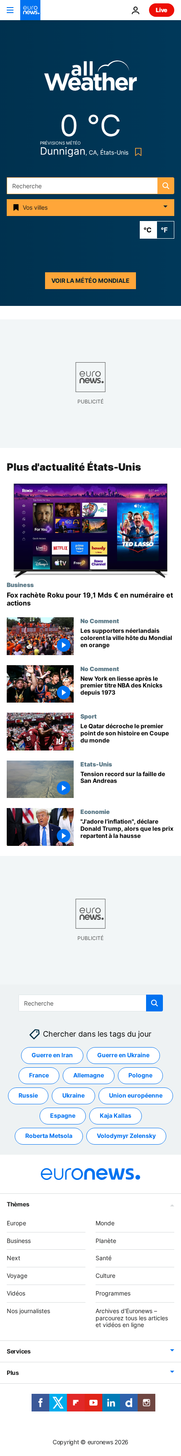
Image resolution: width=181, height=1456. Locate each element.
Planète (106, 1240)
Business (20, 584)
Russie (28, 1095)
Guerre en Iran (52, 1054)
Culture (105, 1275)
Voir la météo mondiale (90, 280)
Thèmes (18, 1204)
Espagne (62, 1115)
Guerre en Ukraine (123, 1054)
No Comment (99, 620)
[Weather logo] (90, 78)
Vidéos (16, 1293)
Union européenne (135, 1095)
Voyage (17, 1275)
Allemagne (88, 1075)
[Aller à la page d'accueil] (30, 10)
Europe (16, 1223)
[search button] (165, 185)
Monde (105, 1223)
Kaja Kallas (115, 1115)
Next (13, 1257)
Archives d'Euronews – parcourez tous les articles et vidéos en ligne (132, 1318)
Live (162, 9)
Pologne (140, 1075)
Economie (95, 811)
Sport (88, 716)
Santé (104, 1257)
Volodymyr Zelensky (126, 1135)
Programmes (113, 1293)
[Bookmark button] (136, 152)
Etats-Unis (96, 764)
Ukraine (73, 1095)
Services (19, 1351)
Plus (13, 1372)
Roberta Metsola (48, 1135)
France (39, 1075)
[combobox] (90, 185)
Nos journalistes (28, 1310)
